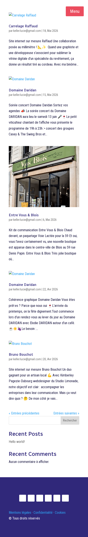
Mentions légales (20, 513)
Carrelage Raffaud (23, 26)
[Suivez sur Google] (56, 498)
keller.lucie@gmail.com (27, 30)
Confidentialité (43, 513)
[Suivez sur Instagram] (22, 498)
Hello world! (17, 442)
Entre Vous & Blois (24, 215)
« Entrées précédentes (24, 413)
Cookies (60, 513)
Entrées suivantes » (66, 413)
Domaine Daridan (22, 90)
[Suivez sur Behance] (65, 498)
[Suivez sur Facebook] (48, 498)
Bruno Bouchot (21, 355)
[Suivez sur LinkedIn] (31, 498)
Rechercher (70, 420)
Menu (74, 11)
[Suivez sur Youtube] (39, 498)
